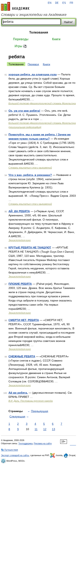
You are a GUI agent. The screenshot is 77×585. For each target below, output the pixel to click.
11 (36, 429)
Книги (56, 39)
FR (71, 3)
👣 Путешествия (9, 450)
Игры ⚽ (21, 46)
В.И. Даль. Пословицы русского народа (30, 401)
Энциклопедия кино (19, 240)
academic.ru (15, 6)
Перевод (33, 64)
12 (44, 429)
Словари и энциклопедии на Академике (34, 15)
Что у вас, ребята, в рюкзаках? (30, 174)
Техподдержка (25, 443)
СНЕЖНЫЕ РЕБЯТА (21, 356)
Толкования (38, 32)
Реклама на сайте (43, 443)
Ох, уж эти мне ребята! (24, 110)
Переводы (20, 39)
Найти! (68, 22)
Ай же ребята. (18, 392)
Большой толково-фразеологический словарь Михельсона (42, 103)
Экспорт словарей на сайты (15, 455)
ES (64, 3)
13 (53, 429)
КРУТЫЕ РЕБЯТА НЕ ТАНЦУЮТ (29, 247)
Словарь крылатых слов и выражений (30, 167)
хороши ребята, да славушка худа (32, 74)
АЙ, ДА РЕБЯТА (19, 211)
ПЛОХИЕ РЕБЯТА (20, 283)
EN (49, 3)
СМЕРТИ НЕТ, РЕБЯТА (23, 320)
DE (57, 3)
